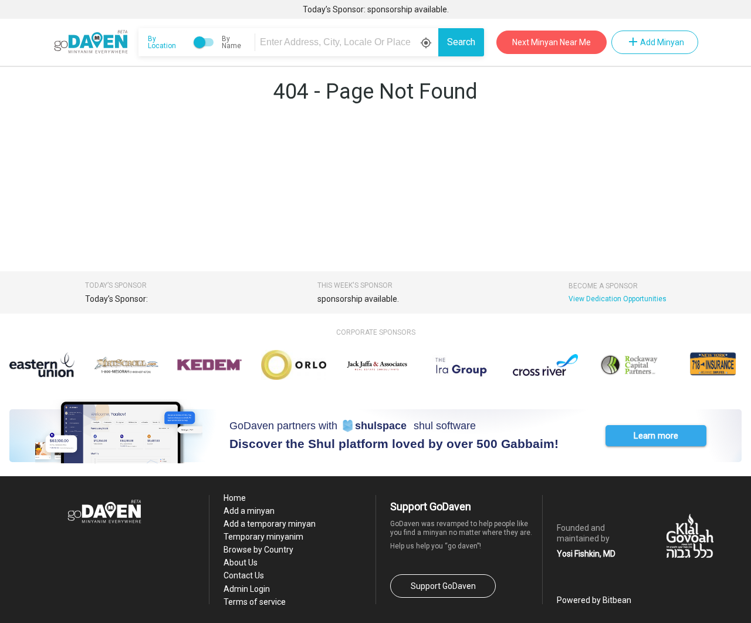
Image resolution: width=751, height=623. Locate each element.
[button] (655, 435)
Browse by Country (258, 549)
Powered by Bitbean (594, 600)
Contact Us (244, 575)
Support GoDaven (443, 586)
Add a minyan (249, 511)
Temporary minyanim (263, 536)
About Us (241, 562)
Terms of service (255, 602)
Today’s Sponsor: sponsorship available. (376, 9)
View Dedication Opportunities (618, 298)
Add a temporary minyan (270, 523)
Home (235, 498)
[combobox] (348, 42)
